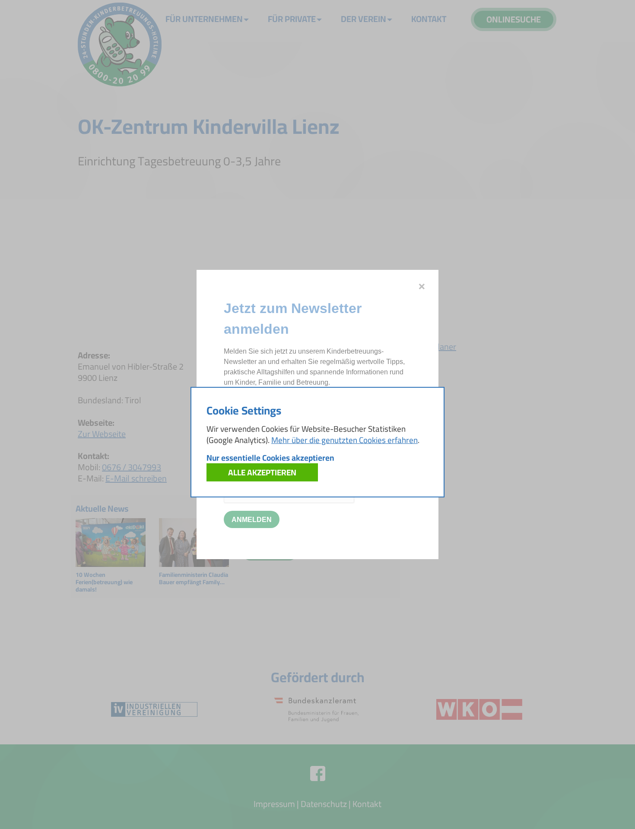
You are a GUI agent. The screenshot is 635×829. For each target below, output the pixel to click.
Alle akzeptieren (262, 472)
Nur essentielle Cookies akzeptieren (270, 457)
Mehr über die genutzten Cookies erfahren (344, 440)
